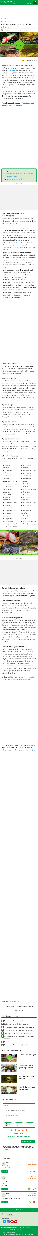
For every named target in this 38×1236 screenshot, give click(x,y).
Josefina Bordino (10, 30)
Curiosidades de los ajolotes (15, 179)
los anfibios (11, 70)
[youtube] (12, 1221)
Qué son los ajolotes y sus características (19, 174)
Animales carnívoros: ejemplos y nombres (26, 1066)
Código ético (31, 1234)
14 (36, 1188)
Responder (4, 1171)
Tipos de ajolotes (12, 176)
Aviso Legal (5, 1230)
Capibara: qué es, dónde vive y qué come (16, 1024)
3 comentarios (26, 27)
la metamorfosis (19, 242)
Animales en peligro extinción (25, 1006)
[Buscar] (35, 2)
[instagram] (8, 1221)
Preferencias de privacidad (9, 1232)
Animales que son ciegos (27, 1055)
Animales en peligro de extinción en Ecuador (17, 1045)
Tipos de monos (9, 1042)
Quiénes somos (26, 1227)
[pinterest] (15, 1221)
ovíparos (17, 260)
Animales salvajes (19, 19)
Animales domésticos (18, 1010)
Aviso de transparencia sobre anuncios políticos (14, 1234)
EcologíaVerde (4, 19)
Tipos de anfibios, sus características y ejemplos (18, 104)
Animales (11, 19)
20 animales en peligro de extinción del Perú (17, 1033)
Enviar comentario (28, 1141)
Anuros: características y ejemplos (27, 1077)
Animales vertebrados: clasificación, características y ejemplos (19, 1037)
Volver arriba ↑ (19, 1210)
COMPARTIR (29, 3)
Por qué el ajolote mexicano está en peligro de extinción (18, 678)
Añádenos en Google (29, 60)
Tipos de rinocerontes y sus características (27, 1088)
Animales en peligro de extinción (14, 1021)
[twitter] (4, 1221)
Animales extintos (8, 1006)
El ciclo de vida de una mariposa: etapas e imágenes (19, 1030)
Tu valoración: (18, 1133)
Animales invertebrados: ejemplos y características (19, 1027)
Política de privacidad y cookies (17, 1230)
